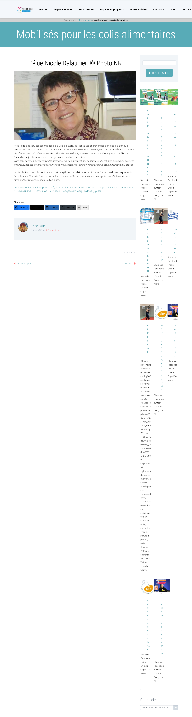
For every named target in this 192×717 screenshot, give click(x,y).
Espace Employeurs (112, 9)
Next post (127, 263)
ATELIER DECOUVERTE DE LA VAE (162, 358)
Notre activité (138, 9)
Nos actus (159, 9)
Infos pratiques (84, 20)
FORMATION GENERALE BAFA (175, 141)
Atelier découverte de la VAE (148, 625)
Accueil (43, 9)
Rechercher (160, 73)
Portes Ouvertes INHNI (148, 250)
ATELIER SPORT (148, 340)
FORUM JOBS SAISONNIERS (148, 143)
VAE (173, 9)
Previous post (24, 263)
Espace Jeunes (63, 9)
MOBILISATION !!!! (175, 340)
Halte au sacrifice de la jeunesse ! (162, 629)
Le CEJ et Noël (175, 241)
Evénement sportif (162, 244)
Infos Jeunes (86, 9)
